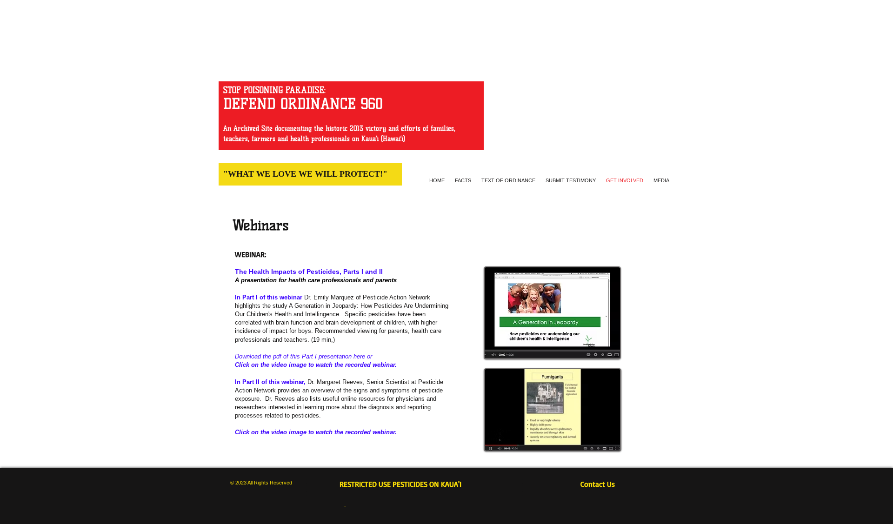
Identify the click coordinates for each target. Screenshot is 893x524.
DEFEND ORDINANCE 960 (303, 104)
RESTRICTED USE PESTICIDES (384, 484)
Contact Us (602, 484)
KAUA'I (452, 484)
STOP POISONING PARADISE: (274, 90)
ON (434, 484)
